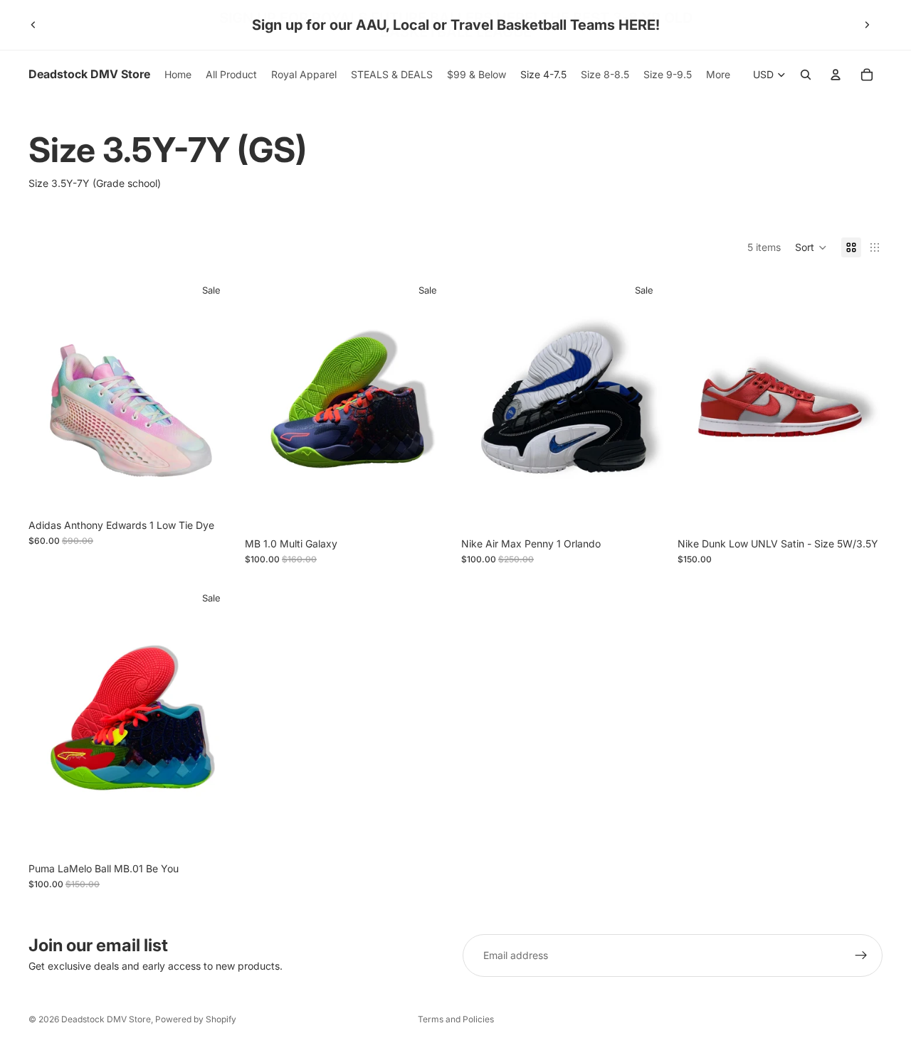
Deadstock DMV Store (106, 1019)
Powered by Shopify (195, 1019)
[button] (811, 247)
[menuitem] (718, 74)
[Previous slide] (33, 25)
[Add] (211, 490)
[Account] (835, 74)
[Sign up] (861, 955)
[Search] (805, 74)
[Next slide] (867, 25)
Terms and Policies (456, 1019)
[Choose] (644, 508)
